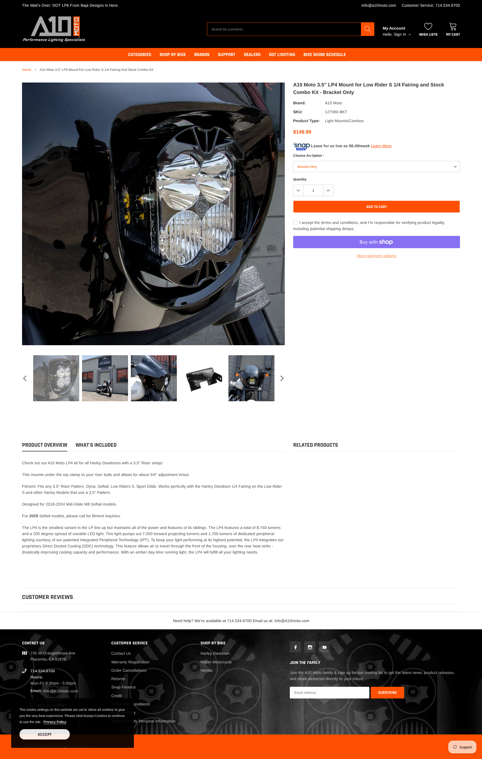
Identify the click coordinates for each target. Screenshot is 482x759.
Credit (116, 695)
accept (45, 735)
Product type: (306, 121)
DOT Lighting (282, 55)
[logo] (54, 29)
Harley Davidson (215, 653)
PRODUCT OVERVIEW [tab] (44, 445)
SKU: (298, 112)
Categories (139, 55)
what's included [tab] (96, 445)
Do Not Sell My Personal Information (143, 721)
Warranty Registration (130, 662)
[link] (56, 378)
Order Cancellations (128, 670)
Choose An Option (308, 156)
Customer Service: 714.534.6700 (431, 5)
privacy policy (55, 722)
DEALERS (252, 55)
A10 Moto (333, 103)
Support (226, 55)
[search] (367, 29)
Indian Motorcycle (216, 662)
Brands (201, 55)
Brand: (299, 103)
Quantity (300, 179)
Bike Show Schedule (324, 55)
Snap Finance (123, 687)
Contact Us (121, 653)
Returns (118, 678)
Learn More (381, 146)
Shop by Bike (173, 55)
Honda (206, 670)
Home (26, 70)
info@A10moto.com (379, 5)
